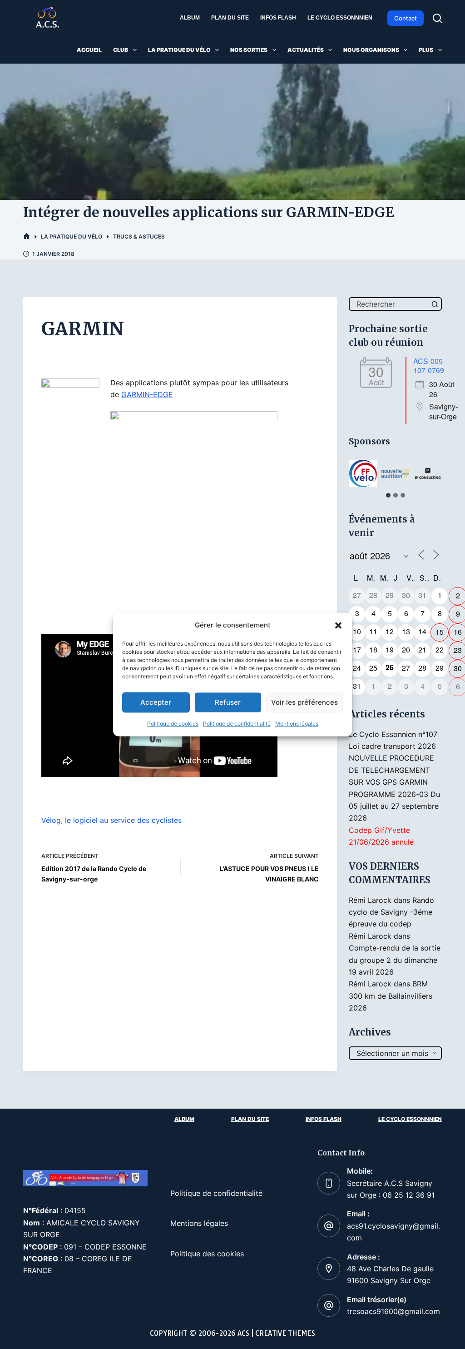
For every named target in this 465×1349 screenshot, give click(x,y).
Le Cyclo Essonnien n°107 (393, 734)
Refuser (228, 702)
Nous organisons (371, 49)
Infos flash (278, 18)
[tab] (388, 495)
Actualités (305, 49)
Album (190, 18)
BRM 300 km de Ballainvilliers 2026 (390, 995)
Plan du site (230, 18)
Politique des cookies (207, 1253)
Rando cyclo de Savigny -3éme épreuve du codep (391, 912)
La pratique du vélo (179, 49)
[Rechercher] (437, 18)
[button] (338, 625)
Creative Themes (285, 1333)
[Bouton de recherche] (435, 304)
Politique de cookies (172, 724)
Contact (405, 18)
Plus (426, 49)
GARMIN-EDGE (147, 394)
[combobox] (389, 304)
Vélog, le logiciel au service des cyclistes (111, 820)
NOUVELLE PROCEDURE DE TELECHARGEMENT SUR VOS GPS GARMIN (391, 770)
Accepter (155, 702)
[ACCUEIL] (26, 236)
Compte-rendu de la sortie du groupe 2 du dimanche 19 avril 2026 (394, 959)
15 (439, 632)
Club (120, 49)
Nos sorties (248, 49)
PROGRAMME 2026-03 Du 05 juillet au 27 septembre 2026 (394, 806)
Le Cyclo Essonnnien (339, 18)
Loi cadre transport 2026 (392, 746)
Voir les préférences (304, 702)
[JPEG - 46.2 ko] (193, 522)
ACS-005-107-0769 (429, 365)
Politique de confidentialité (237, 724)
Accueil (89, 49)
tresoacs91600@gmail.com (393, 1311)
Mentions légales (296, 724)
